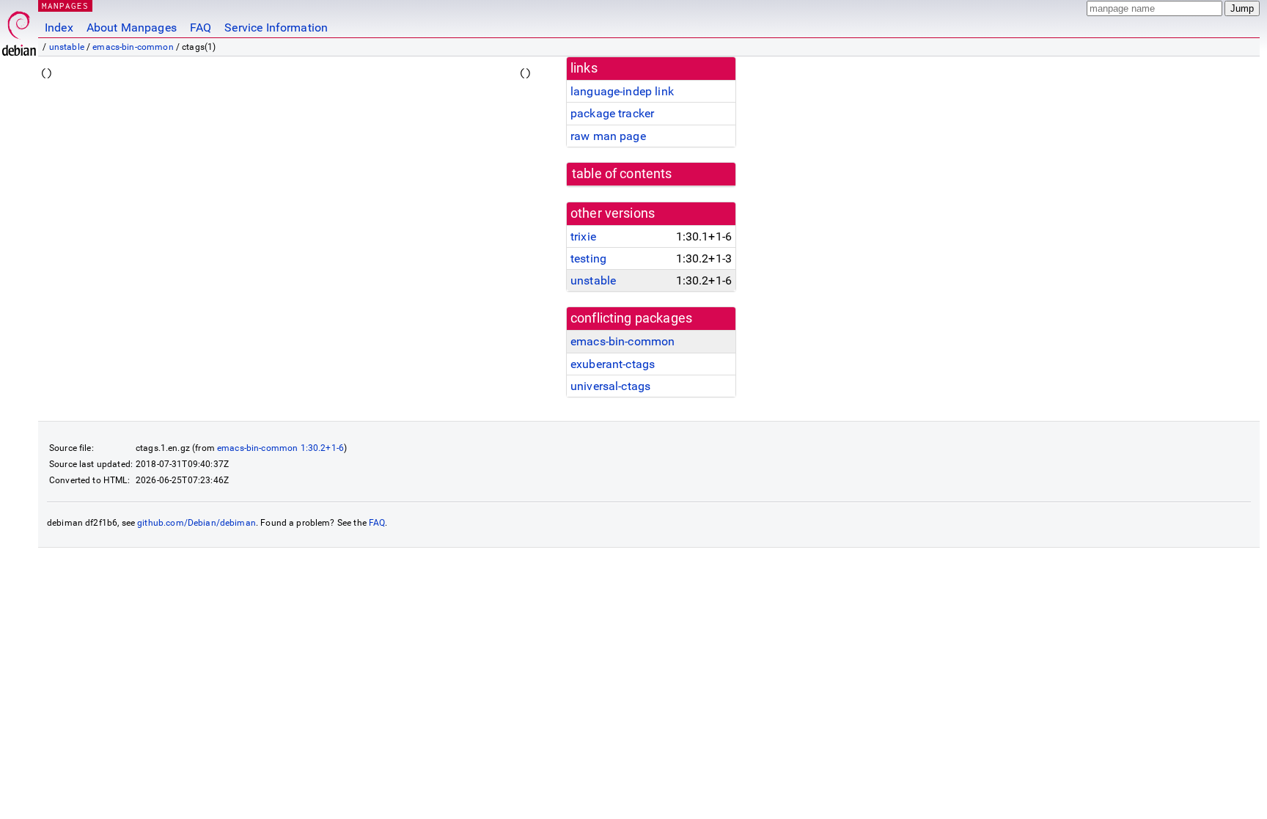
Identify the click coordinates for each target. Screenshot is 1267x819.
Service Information (276, 27)
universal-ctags (610, 386)
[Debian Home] (19, 29)
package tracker (612, 113)
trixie (583, 236)
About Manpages (132, 27)
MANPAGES (65, 5)
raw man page (608, 136)
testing (588, 258)
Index (59, 27)
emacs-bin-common (132, 47)
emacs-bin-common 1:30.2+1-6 (280, 448)
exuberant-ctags (612, 364)
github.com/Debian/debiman (196, 523)
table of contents (622, 173)
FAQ (200, 27)
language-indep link (622, 91)
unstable (66, 47)
